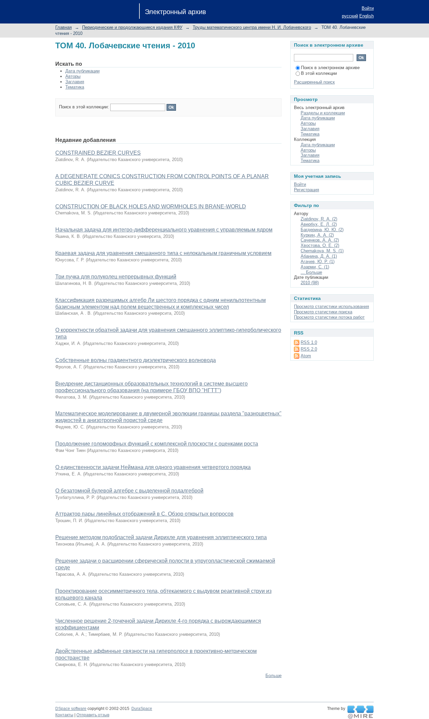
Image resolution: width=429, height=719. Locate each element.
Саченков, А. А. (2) (320, 240)
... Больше (311, 272)
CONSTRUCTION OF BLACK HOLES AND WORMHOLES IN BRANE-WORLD (150, 206)
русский (350, 15)
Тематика (74, 87)
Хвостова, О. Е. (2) (320, 245)
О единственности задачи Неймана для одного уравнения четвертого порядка (153, 467)
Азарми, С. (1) (315, 266)
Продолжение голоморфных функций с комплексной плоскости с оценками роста (156, 444)
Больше (273, 675)
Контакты (64, 715)
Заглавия (74, 81)
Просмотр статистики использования (331, 306)
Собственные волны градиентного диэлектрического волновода (135, 360)
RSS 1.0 (309, 342)
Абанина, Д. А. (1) (319, 256)
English (366, 15)
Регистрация (306, 189)
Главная (63, 27)
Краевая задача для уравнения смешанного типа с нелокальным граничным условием (163, 253)
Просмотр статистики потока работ (329, 317)
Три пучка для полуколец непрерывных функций (115, 276)
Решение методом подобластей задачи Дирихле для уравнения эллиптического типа (161, 537)
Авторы (72, 76)
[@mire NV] (360, 712)
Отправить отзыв (92, 715)
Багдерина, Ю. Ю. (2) (322, 229)
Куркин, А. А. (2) (317, 235)
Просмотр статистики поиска (323, 311)
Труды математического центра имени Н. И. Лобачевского (252, 27)
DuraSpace (141, 708)
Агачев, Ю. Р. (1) (317, 261)
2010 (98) (310, 282)
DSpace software (70, 708)
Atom (306, 355)
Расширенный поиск (314, 82)
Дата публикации (82, 70)
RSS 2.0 (309, 349)
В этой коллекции (319, 73)
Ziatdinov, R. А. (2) (319, 218)
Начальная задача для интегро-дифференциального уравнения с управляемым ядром (163, 230)
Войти (368, 8)
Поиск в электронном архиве (330, 67)
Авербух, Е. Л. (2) (319, 224)
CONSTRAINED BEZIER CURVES (98, 153)
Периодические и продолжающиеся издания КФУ (132, 27)
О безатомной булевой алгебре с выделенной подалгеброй (129, 491)
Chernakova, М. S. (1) (322, 250)
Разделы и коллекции (323, 112)
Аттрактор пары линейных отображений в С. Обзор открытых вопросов (144, 514)
